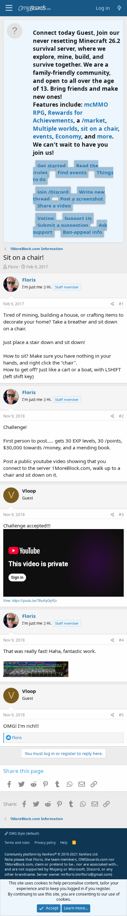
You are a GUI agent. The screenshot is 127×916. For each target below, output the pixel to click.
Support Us (78, 218)
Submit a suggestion (62, 225)
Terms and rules (17, 842)
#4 (121, 640)
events (42, 136)
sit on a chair (99, 128)
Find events (72, 172)
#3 (121, 514)
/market (93, 120)
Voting (45, 218)
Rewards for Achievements (58, 117)
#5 (121, 715)
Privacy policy (45, 842)
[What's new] (119, 8)
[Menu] (9, 8)
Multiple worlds (55, 128)
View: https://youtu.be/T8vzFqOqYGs (30, 600)
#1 (121, 304)
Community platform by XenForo (51, 854)
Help (63, 842)
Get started (51, 165)
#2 (121, 416)
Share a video (54, 205)
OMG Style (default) (23, 833)
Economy (68, 136)
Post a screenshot (81, 198)
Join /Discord (53, 192)
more (104, 136)
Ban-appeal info (82, 232)
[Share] (112, 304)
